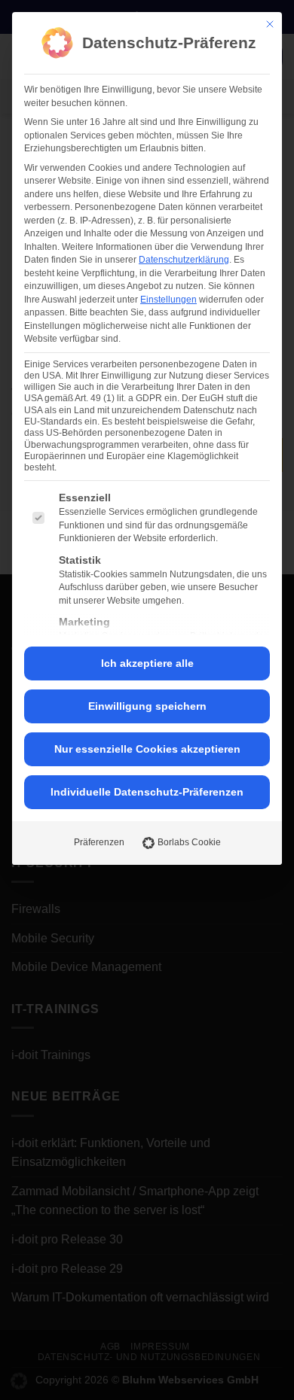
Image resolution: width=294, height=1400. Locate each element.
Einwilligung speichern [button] (147, 706)
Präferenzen (99, 842)
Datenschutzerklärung (184, 259)
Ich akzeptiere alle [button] (147, 663)
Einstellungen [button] (168, 299)
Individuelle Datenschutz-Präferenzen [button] (147, 792)
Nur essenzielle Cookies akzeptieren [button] (147, 749)
